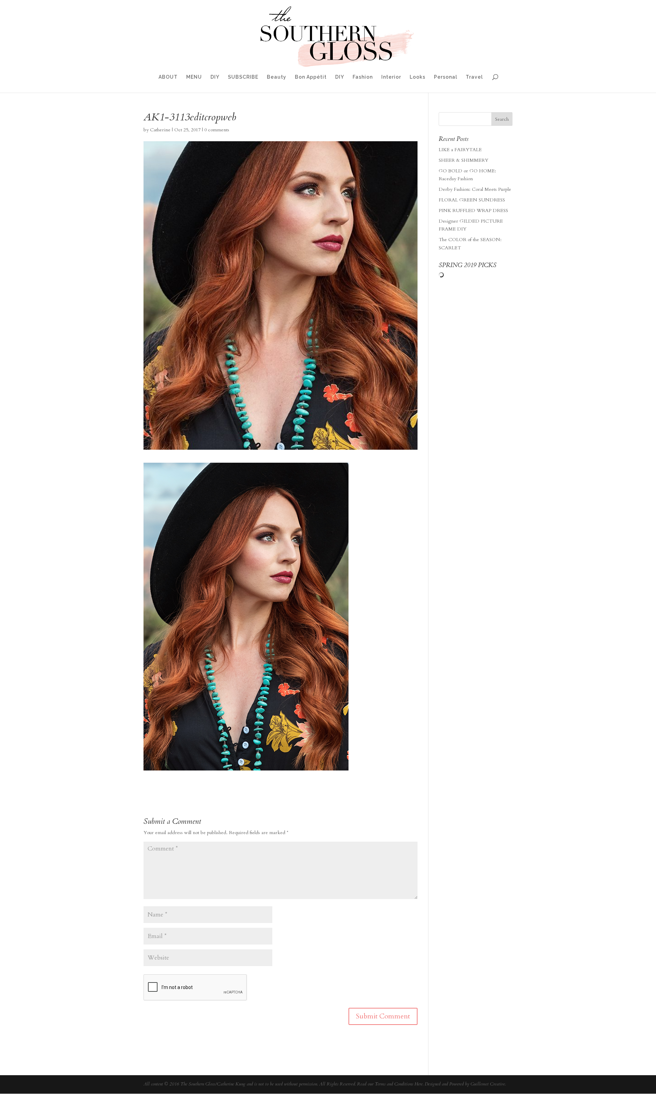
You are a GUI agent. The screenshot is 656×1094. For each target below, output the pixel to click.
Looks (417, 77)
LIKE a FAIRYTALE (460, 149)
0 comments (216, 130)
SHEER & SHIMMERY (463, 160)
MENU (194, 77)
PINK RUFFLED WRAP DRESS (473, 210)
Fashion (363, 77)
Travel (474, 77)
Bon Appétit (311, 77)
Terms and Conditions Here (399, 1084)
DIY (214, 77)
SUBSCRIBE (243, 77)
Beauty (276, 77)
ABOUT (168, 77)
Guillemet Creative (487, 1084)
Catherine (160, 130)
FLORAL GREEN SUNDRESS (472, 200)
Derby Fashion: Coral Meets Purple (475, 189)
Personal (445, 77)
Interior (391, 77)
